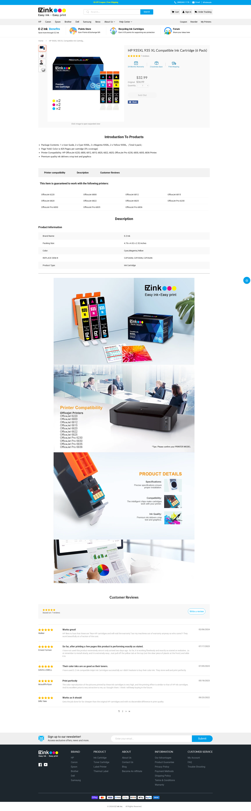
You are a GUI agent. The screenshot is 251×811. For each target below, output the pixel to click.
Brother (68, 22)
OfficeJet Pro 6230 (176, 201)
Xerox (97, 22)
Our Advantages (163, 757)
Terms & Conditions (165, 780)
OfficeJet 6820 (47, 201)
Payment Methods (164, 771)
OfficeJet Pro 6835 (91, 207)
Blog (124, 766)
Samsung (87, 22)
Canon (48, 22)
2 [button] (122, 711)
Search (147, 12)
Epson (58, 22)
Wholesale (207, 2)
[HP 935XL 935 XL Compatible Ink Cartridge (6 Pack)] (42, 48)
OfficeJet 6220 (47, 194)
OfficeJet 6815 (174, 194)
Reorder (194, 22)
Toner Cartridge (101, 762)
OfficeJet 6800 (90, 194)
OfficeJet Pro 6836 (134, 207)
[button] (134, 56)
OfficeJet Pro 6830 (49, 207)
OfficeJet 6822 (90, 201)
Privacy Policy (162, 766)
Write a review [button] (197, 611)
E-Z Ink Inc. (118, 806)
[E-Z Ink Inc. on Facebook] (40, 765)
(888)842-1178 (183, 2)
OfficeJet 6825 (132, 201)
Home (40, 41)
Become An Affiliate (132, 771)
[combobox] (118, 12)
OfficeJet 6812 (132, 194)
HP (39, 22)
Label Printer (100, 766)
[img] (45, 630)
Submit (202, 738)
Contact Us (127, 762)
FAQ (190, 762)
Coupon (183, 22)
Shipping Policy (163, 775)
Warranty (159, 784)
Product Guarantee (164, 762)
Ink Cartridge (100, 757)
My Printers (206, 22)
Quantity (132, 85)
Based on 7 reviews (51, 613)
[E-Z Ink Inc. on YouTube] (45, 765)
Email (197, 2)
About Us (108, 22)
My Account (194, 757)
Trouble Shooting (196, 766)
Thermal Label (101, 771)
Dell (77, 22)
